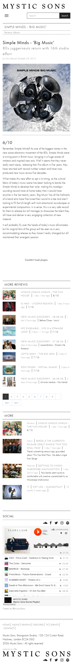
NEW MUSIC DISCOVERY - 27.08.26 (42, 341)
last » (16, 402)
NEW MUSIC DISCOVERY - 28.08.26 (42, 316)
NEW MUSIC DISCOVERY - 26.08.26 (42, 378)
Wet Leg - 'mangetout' (48, 486)
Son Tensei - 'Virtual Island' (39, 367)
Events (55, 624)
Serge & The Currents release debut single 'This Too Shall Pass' (47, 444)
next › (7, 402)
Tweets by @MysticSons (14, 608)
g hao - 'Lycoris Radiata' (37, 303)
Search (64, 15)
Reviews (8, 32)
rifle (15, 649)
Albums (16, 32)
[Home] (34, 6)
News (15, 624)
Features (38, 624)
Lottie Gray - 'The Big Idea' (38, 353)
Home (6, 624)
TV (47, 624)
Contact (9, 628)
